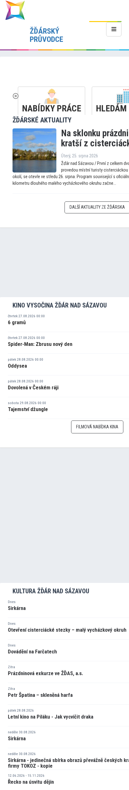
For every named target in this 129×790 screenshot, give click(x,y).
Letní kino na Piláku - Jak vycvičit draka (50, 717)
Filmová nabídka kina (97, 427)
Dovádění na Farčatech (32, 651)
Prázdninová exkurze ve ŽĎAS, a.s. (45, 673)
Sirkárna (17, 608)
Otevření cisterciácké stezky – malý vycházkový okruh (67, 630)
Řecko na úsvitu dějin (31, 782)
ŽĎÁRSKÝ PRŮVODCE (46, 35)
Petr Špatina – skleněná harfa (40, 695)
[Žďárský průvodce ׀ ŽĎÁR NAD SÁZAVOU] (15, 10)
